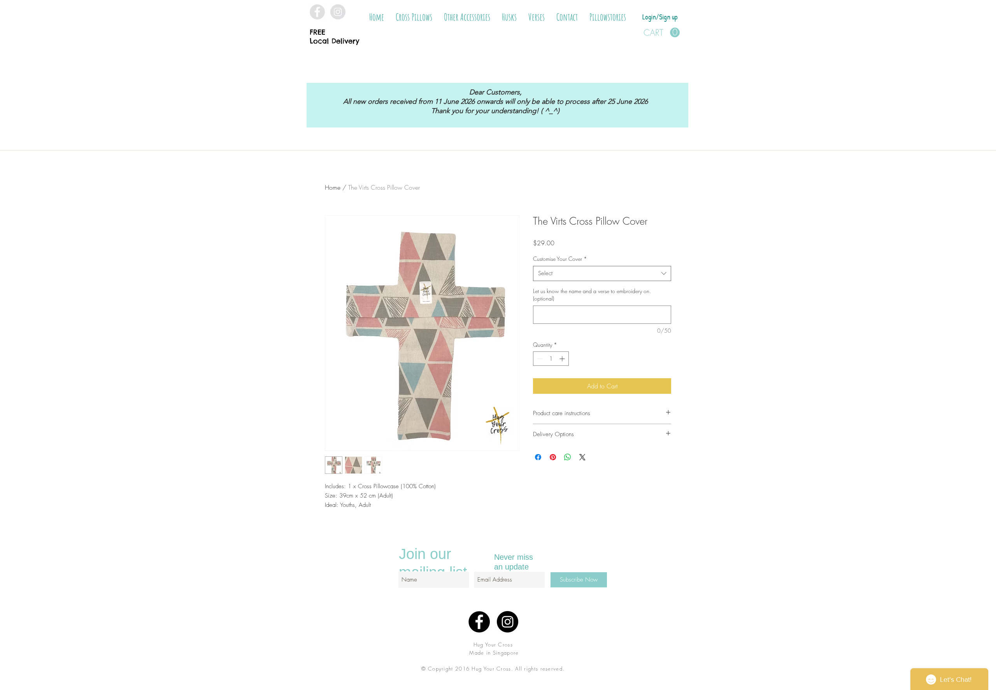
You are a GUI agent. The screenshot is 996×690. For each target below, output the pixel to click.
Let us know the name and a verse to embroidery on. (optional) (592, 294)
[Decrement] (539, 358)
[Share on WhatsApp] (567, 457)
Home (332, 187)
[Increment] (563, 358)
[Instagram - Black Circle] (507, 621)
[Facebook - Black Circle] (479, 621)
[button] (414, 17)
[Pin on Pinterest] (553, 457)
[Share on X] (582, 457)
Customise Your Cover (560, 258)
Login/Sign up (660, 17)
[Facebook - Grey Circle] (317, 11)
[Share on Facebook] (538, 457)
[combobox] (602, 273)
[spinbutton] (551, 358)
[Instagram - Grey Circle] (337, 11)
